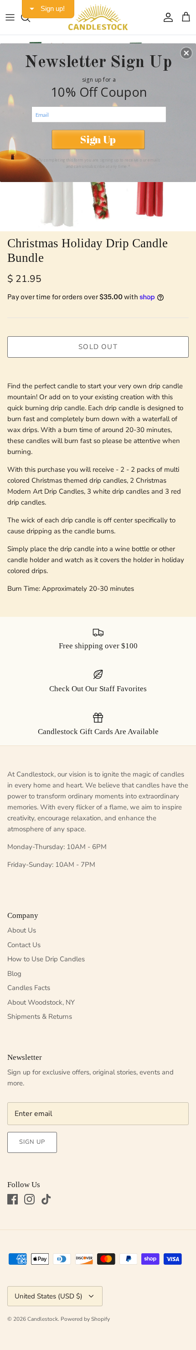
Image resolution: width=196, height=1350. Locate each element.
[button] (186, 52)
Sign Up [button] (98, 139)
